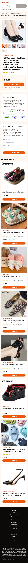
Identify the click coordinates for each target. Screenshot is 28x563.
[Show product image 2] (9, 46)
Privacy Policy (14, 540)
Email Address (6, 139)
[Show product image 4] (19, 46)
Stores (3, 9)
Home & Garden (14, 528)
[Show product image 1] (4, 46)
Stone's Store (5, 230)
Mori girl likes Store (6, 189)
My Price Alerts (14, 519)
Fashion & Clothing (14, 526)
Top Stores (14, 517)
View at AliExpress (13, 84)
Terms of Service (14, 543)
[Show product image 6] (4, 51)
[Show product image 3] (14, 46)
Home (2, 13)
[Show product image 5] (23, 46)
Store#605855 (5, 406)
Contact (14, 538)
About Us (14, 536)
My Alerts (8, 9)
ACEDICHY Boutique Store (8, 491)
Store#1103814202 (6, 447)
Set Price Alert (15, 152)
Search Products (14, 514)
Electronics (14, 524)
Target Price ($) (7, 145)
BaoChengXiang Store (7, 318)
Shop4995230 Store (16, 13)
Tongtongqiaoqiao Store (7, 362)
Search (22, 6)
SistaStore (5, 2)
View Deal (13, 199)
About (13, 9)
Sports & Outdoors (14, 531)
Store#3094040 (6, 274)
